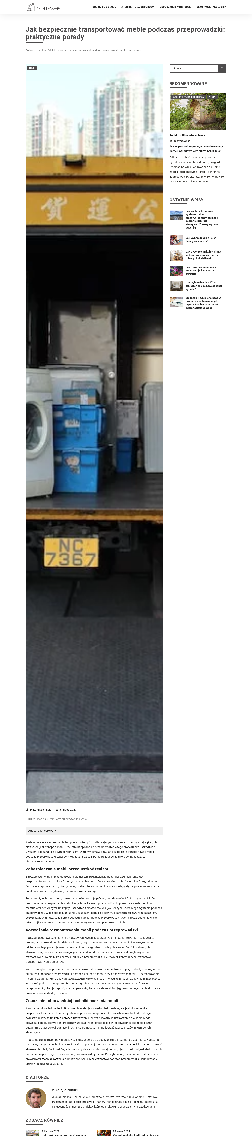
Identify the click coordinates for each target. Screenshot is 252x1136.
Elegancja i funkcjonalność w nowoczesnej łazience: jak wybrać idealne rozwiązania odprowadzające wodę (203, 303)
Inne (32, 68)
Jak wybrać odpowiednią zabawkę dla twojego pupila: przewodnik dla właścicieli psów (197, 146)
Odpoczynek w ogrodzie (175, 6)
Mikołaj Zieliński (41, 809)
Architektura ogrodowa (137, 6)
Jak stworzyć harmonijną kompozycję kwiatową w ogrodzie (201, 270)
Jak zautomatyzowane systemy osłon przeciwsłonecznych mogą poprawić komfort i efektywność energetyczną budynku (202, 220)
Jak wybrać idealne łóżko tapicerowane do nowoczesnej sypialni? (204, 286)
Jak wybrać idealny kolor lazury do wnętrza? (201, 240)
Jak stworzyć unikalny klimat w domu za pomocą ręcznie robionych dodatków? (203, 255)
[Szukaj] (222, 68)
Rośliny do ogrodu (103, 6)
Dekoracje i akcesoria (211, 6)
